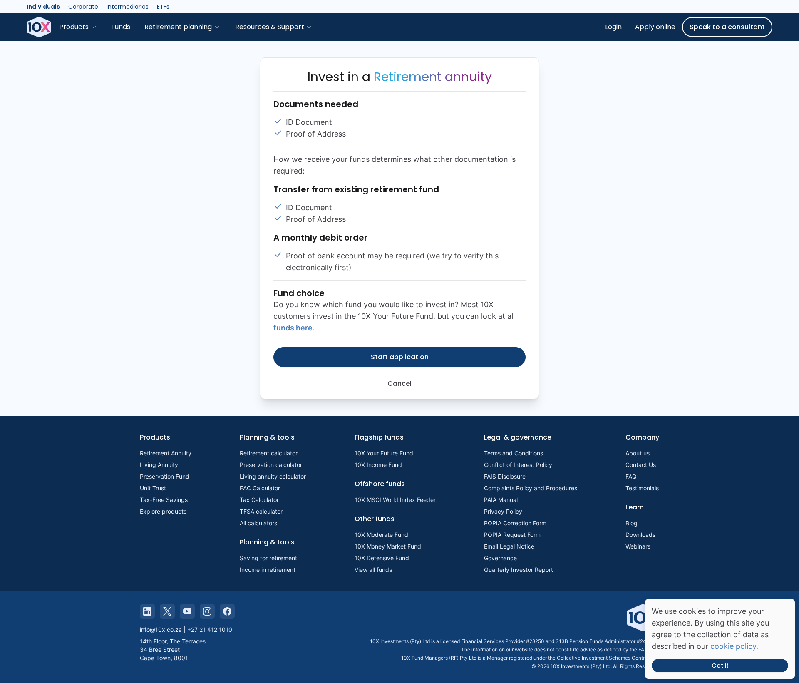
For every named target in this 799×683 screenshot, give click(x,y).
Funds (120, 27)
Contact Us (640, 464)
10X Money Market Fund (388, 546)
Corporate (83, 6)
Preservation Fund (164, 476)
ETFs (163, 6)
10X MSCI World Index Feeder (395, 499)
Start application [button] (400, 357)
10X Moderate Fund (381, 534)
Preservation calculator (271, 464)
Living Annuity (159, 464)
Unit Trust (153, 488)
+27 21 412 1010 (209, 629)
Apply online (655, 27)
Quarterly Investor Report (518, 569)
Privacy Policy (503, 511)
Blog (631, 523)
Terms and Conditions (513, 453)
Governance (500, 557)
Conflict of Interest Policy (518, 464)
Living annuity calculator (273, 476)
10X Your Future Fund (384, 453)
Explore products (163, 511)
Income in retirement (267, 569)
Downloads (640, 534)
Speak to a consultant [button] (727, 27)
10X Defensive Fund (382, 557)
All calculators (258, 523)
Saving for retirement (268, 557)
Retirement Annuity (165, 453)
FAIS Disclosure (505, 476)
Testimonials (642, 488)
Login (613, 27)
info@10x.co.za (161, 629)
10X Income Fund (378, 464)
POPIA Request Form (512, 534)
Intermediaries (128, 6)
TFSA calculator (261, 511)
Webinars (637, 546)
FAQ (631, 476)
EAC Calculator (260, 488)
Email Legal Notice (509, 546)
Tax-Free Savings (164, 499)
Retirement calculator (269, 453)
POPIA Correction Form (515, 523)
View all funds (373, 569)
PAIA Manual (501, 499)
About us (637, 453)
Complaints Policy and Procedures (530, 488)
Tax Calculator (259, 499)
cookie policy (733, 646)
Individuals (43, 6)
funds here (293, 327)
